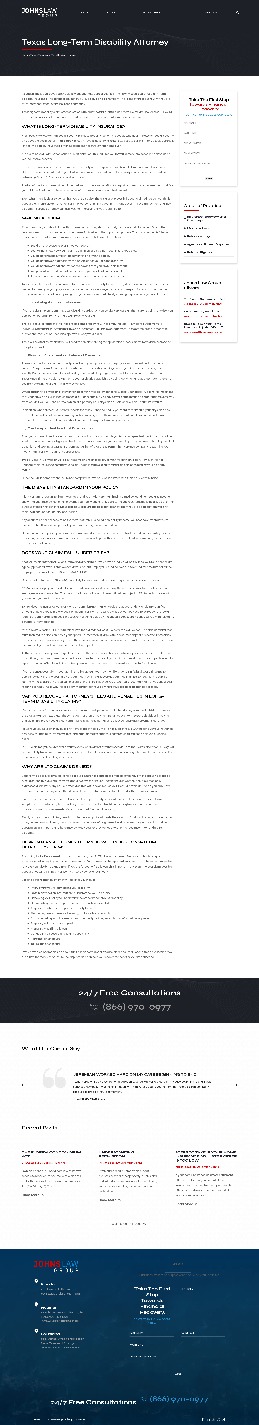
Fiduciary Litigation (202, 236)
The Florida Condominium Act (204, 299)
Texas (33, 54)
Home (85, 12)
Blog (184, 12)
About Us (114, 12)
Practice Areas (150, 12)
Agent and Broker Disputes (208, 244)
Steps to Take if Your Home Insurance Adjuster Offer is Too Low (208, 325)
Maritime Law (198, 228)
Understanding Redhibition (202, 311)
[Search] (237, 13)
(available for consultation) (61, 1321)
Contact (212, 12)
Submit (209, 178)
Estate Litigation (200, 252)
